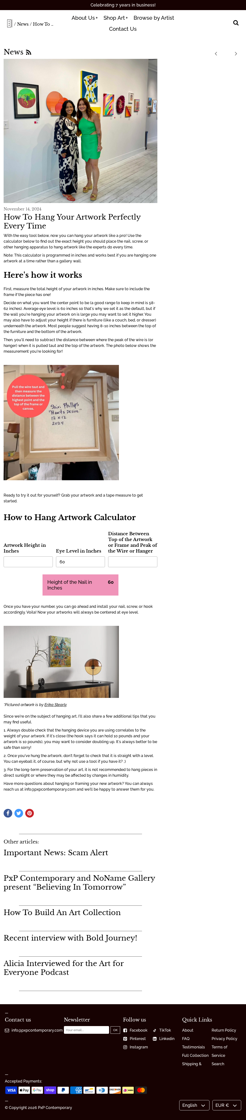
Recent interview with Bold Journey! (70, 938)
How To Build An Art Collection (62, 912)
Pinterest (138, 1038)
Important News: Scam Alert (56, 852)
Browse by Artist (154, 18)
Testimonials (193, 1047)
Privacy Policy (224, 1038)
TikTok (165, 1030)
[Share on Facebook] (8, 813)
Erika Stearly (55, 704)
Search (218, 1064)
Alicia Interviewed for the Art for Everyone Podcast (63, 968)
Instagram (139, 1047)
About (187, 1030)
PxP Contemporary (55, 1107)
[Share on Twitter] (18, 813)
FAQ (186, 1038)
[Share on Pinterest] (29, 813)
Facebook (139, 1030)
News (23, 24)
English (189, 1105)
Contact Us (123, 29)
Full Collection (195, 1055)
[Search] (236, 23)
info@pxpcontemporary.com (37, 1030)
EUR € (222, 1105)
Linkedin (166, 1038)
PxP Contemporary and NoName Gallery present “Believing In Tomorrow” (79, 883)
